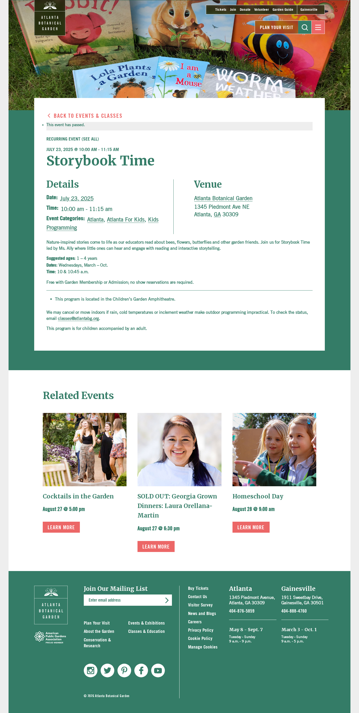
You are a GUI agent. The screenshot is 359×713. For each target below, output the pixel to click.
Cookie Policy (200, 639)
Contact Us (197, 597)
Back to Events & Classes (88, 116)
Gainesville (308, 9)
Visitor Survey (200, 605)
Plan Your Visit (276, 27)
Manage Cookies (203, 647)
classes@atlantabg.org (78, 318)
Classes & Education (146, 631)
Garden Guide (283, 9)
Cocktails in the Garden (78, 496)
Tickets (220, 9)
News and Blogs (202, 614)
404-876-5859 (241, 611)
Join (233, 9)
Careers (195, 622)
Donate (245, 9)
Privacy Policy (200, 630)
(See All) (90, 139)
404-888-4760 (294, 611)
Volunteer (261, 9)
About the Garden (99, 631)
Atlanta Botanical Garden (223, 198)
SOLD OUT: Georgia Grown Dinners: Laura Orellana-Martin (177, 506)
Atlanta (95, 219)
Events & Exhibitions (146, 623)
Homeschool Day (257, 496)
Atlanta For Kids (126, 219)
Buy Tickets (198, 588)
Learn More (61, 527)
